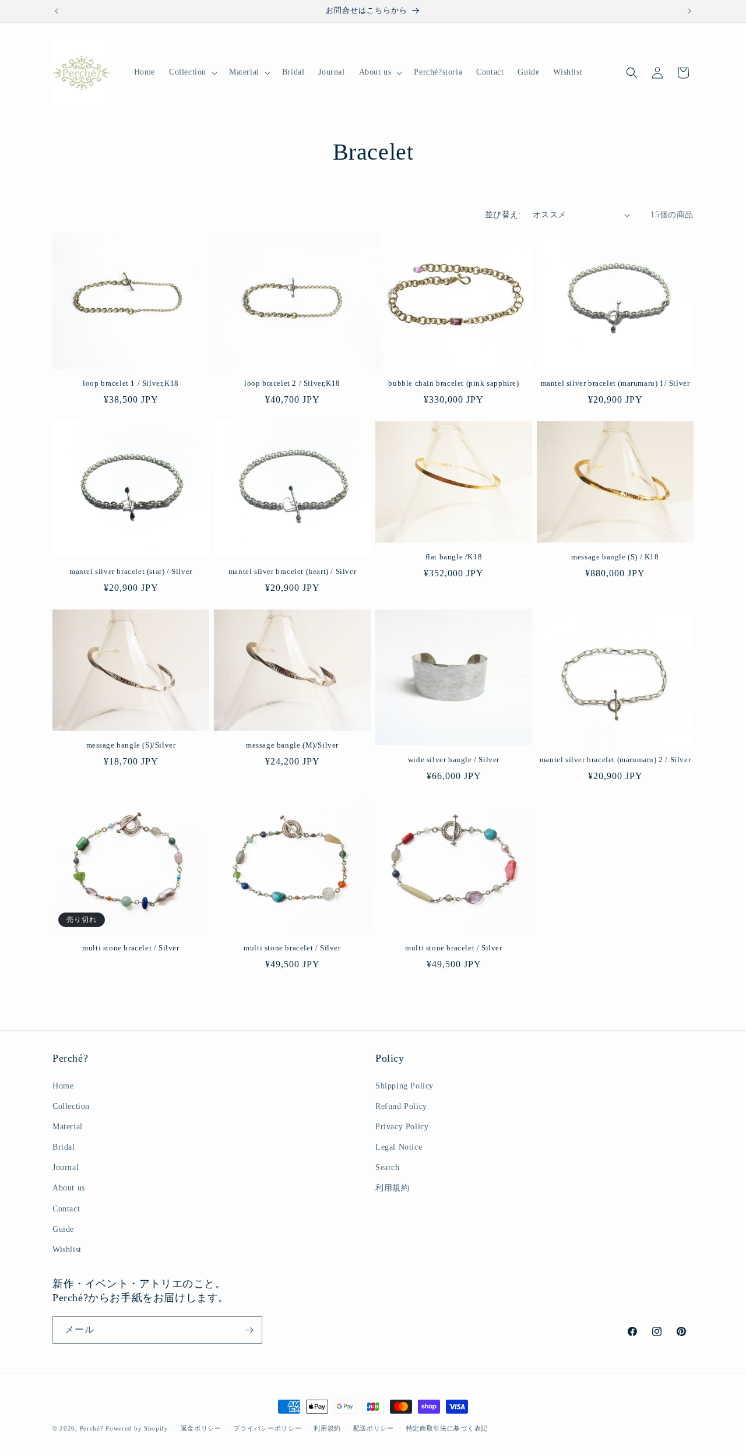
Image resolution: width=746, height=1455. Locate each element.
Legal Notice (398, 1147)
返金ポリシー (201, 1428)
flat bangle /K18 (454, 556)
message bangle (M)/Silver (292, 745)
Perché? (92, 1428)
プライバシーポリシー (267, 1428)
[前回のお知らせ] (56, 11)
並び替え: (503, 214)
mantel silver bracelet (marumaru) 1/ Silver (615, 383)
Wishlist (67, 1249)
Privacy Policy (401, 1126)
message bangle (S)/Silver (131, 745)
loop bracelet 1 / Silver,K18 (131, 383)
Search (387, 1167)
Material (67, 1126)
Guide (63, 1229)
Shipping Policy (404, 1085)
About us (68, 1187)
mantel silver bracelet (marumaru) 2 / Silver (615, 759)
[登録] (249, 1330)
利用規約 (392, 1187)
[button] (192, 72)
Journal (65, 1167)
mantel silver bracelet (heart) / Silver (292, 571)
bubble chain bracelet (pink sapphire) (453, 383)
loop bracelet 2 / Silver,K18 (292, 383)
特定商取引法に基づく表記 (447, 1428)
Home (62, 1085)
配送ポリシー (373, 1428)
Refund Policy (401, 1106)
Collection (71, 1106)
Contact (66, 1208)
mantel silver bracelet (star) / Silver (130, 571)
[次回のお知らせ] (689, 11)
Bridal (63, 1147)
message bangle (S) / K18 (615, 556)
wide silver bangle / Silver (453, 759)
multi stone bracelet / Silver (130, 947)
